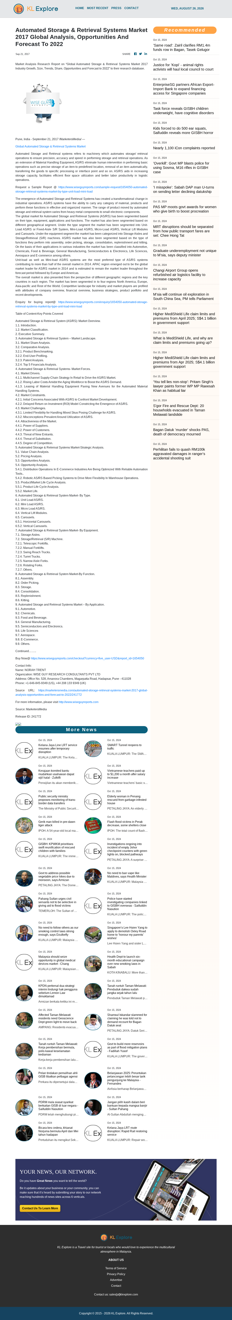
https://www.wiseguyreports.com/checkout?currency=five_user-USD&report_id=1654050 (87, 658)
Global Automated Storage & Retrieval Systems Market (50, 146)
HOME (79, 8)
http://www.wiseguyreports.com (78, 702)
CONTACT (131, 8)
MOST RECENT (97, 8)
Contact (116, 1285)
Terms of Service (116, 1268)
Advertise (116, 1279)
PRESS (116, 8)
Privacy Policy (116, 1274)
